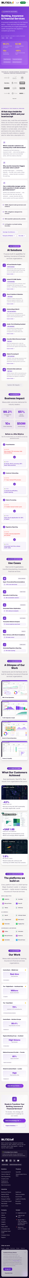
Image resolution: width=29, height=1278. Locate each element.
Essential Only (8, 1273)
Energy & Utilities (5, 1199)
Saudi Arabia (4, 1205)
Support (3, 1224)
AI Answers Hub (5, 1229)
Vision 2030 (4, 1226)
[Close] (25, 1252)
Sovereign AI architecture (9, 232)
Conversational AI (6, 1172)
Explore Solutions (11, 1125)
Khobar (17, 1248)
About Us (3, 1213)
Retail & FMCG (5, 1194)
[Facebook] (2, 1160)
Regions (3, 1237)
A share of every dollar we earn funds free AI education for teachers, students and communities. (13, 1153)
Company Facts (5, 1235)
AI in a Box (21, 235)
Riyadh (2, 1248)
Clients (3, 1215)
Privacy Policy (16, 1260)
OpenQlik (18, 1172)
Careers (3, 1219)
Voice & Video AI (5, 1174)
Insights (3, 1222)
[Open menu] (27, 2)
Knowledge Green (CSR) (6, 1231)
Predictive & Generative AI (4, 1181)
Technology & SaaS (6, 1201)
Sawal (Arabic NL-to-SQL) (21, 1175)
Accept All (8, 1269)
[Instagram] (10, 1160)
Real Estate (4, 1203)
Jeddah (7, 1248)
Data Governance (5, 1185)
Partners (3, 1217)
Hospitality (18, 1203)
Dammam (12, 1248)
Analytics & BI (5, 1178)
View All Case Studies (14, 1085)
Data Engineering (5, 1176)
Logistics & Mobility (20, 1199)
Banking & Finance (6, 1192)
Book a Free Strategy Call (12, 1120)
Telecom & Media (20, 1194)
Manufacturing (5, 1196)
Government (18, 1196)
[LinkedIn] (6, 1160)
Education (18, 1201)
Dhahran (23, 1248)
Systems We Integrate (13, 385)
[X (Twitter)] (14, 1160)
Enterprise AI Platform (8, 235)
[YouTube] (18, 1160)
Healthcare (18, 1192)
